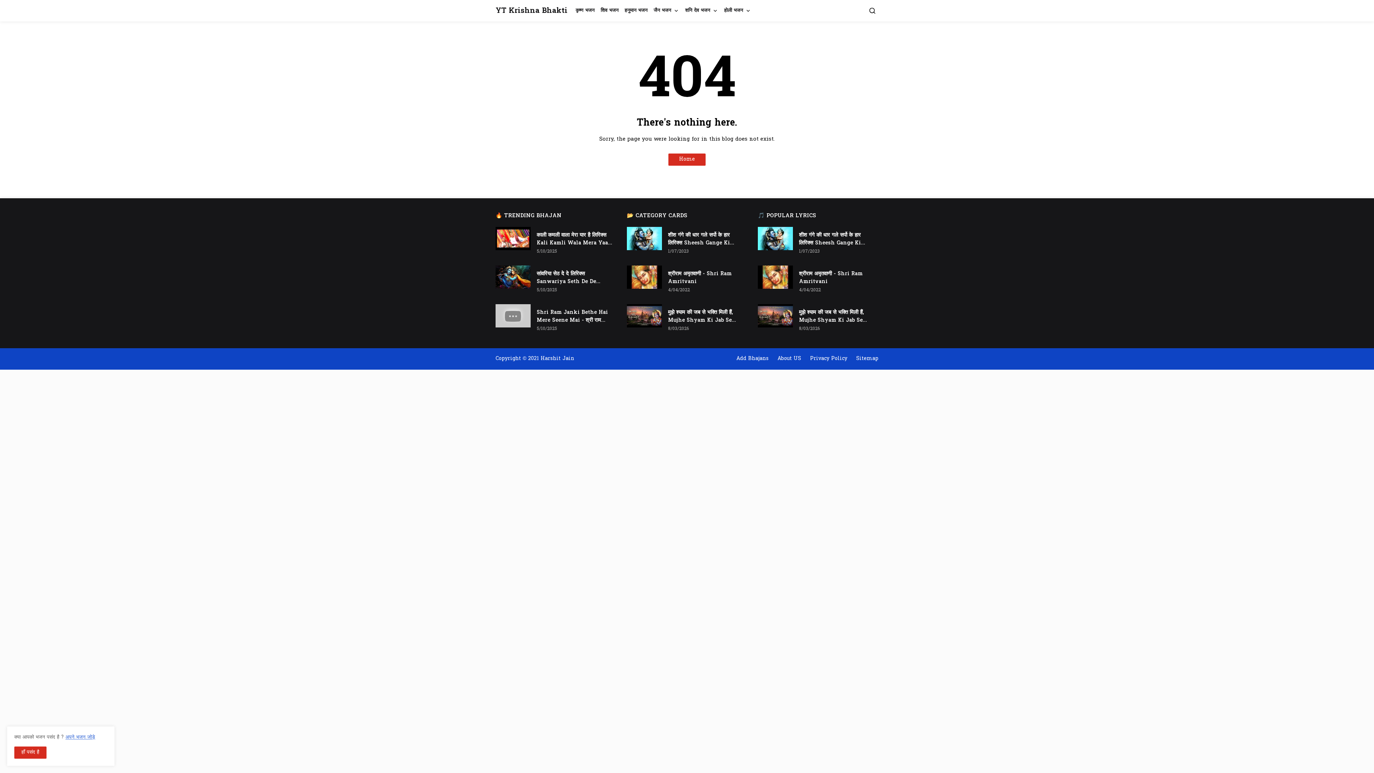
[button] (872, 11)
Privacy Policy (828, 359)
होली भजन (733, 10)
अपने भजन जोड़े (80, 737)
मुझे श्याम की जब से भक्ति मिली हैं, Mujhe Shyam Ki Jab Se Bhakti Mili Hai (700, 317)
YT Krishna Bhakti (531, 10)
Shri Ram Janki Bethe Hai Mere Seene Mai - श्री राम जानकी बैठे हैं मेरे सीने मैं (572, 317)
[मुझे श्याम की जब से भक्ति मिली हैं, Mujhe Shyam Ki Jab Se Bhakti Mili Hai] (644, 315)
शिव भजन (610, 10)
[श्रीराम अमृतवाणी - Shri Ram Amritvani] (644, 277)
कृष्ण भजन (585, 10)
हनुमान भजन (636, 10)
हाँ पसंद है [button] (30, 752)
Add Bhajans (752, 359)
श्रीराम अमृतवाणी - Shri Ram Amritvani (700, 278)
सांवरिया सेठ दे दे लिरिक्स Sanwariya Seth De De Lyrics (566, 278)
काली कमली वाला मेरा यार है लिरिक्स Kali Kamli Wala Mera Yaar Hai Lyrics (573, 239)
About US (789, 359)
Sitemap (867, 359)
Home (687, 159)
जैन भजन (662, 10)
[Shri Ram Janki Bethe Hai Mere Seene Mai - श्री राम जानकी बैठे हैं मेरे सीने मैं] (513, 315)
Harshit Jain (557, 359)
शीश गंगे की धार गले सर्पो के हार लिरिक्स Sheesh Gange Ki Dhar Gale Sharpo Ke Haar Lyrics (703, 239)
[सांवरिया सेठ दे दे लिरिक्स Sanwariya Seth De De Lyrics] (513, 277)
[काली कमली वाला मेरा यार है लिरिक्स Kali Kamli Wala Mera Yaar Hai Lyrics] (513, 238)
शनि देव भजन (697, 10)
